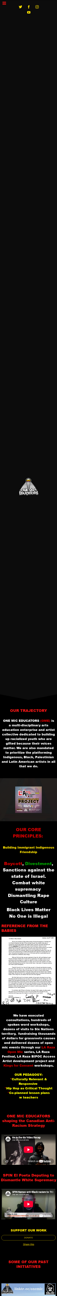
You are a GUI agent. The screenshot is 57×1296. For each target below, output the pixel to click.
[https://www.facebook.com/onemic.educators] (28, 7)
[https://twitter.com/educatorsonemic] (20, 7)
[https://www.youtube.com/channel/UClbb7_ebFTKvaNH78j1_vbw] (28, 12)
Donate (28, 1238)
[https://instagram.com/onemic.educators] (37, 7)
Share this (28, 1244)
